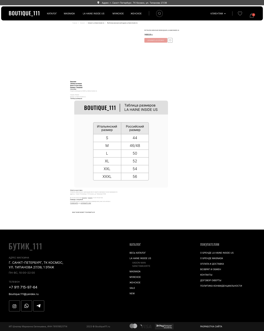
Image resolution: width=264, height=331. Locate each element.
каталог (52, 13)
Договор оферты (210, 280)
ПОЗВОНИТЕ (74, 203)
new (132, 293)
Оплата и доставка (212, 263)
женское (136, 13)
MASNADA (135, 271)
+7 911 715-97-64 (98, 198)
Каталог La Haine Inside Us (96, 23)
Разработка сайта (211, 326)
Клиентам (216, 13)
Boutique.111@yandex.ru (24, 294)
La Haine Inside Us (93, 13)
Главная (74, 23)
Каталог (82, 23)
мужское (118, 13)
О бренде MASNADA (211, 258)
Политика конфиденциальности (221, 285)
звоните (84, 198)
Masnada (69, 13)
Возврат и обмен (210, 269)
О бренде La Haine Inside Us (217, 252)
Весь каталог (138, 252)
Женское (135, 282)
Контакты (206, 274)
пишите (90, 198)
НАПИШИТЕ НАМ (86, 203)
